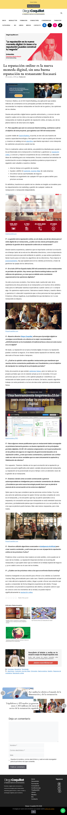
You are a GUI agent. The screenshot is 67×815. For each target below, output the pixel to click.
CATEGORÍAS (6, 25)
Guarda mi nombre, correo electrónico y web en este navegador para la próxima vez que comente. (34, 760)
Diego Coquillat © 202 (33, 806)
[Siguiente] (64, 705)
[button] (62, 810)
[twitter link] (59, 786)
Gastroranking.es (11, 234)
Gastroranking (42, 671)
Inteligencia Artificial (47, 546)
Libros (33, 792)
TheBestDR (35, 790)
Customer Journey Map (31, 171)
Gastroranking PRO (11, 438)
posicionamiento (11, 261)
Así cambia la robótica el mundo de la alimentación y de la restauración (45, 693)
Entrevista (34, 671)
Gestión (50, 671)
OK (33, 811)
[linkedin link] (59, 783)
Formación (35, 783)
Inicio (33, 779)
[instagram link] (59, 789)
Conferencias (36, 788)
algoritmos (11, 671)
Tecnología (25, 669)
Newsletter (35, 781)
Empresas (11, 669)
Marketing (17, 669)
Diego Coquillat (26, 336)
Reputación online (18, 673)
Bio (32, 797)
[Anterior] (2, 693)
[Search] (61, 13)
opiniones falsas (35, 371)
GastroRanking (24, 136)
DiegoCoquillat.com (11, 331)
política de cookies (49, 808)
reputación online (26, 592)
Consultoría (35, 786)
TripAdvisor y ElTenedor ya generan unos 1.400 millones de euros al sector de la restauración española (22, 706)
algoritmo (29, 141)
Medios (34, 794)
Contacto (34, 799)
